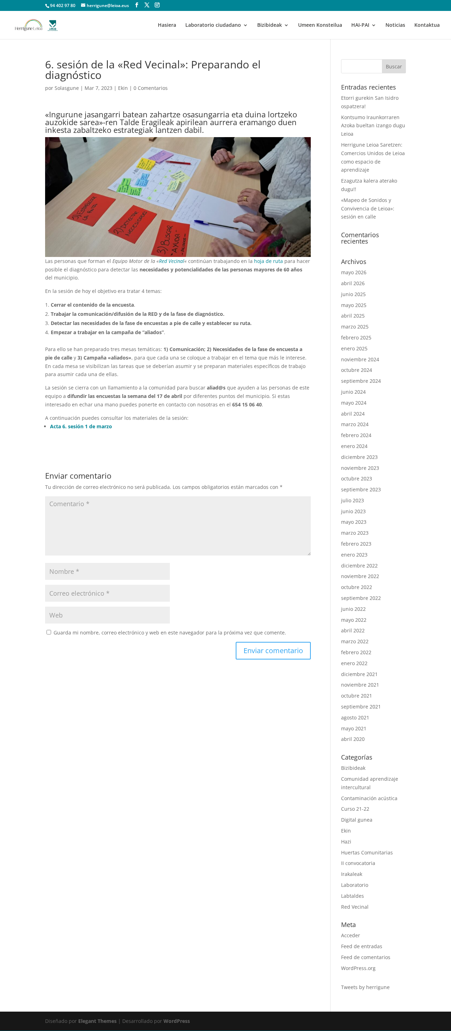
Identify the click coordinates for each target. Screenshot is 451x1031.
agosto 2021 (355, 717)
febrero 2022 (356, 652)
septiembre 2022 (361, 598)
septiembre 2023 (361, 489)
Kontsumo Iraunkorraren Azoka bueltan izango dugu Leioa (373, 125)
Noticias (395, 25)
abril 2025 (353, 315)
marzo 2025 (355, 326)
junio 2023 (353, 511)
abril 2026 (353, 283)
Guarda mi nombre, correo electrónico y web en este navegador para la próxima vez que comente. (170, 632)
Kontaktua (427, 25)
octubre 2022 (356, 587)
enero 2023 (354, 554)
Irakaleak (351, 874)
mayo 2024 (353, 402)
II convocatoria (358, 863)
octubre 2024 (356, 370)
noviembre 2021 (360, 684)
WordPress (176, 1021)
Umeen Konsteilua (320, 25)
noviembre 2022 (360, 576)
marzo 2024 (355, 424)
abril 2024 (353, 413)
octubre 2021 (356, 695)
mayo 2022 (353, 619)
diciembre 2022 (359, 565)
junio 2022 (353, 609)
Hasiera (167, 25)
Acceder (350, 935)
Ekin (123, 88)
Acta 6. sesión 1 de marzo (81, 426)
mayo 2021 (353, 728)
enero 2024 (354, 446)
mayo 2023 (353, 521)
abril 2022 (353, 630)
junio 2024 (353, 391)
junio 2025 (353, 294)
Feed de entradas (361, 946)
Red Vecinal (171, 261)
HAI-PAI (360, 25)
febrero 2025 (356, 337)
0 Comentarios (151, 88)
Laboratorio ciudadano (213, 25)
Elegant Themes (97, 1021)
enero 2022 (354, 663)
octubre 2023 (356, 478)
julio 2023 (352, 500)
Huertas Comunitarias (367, 852)
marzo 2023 (355, 532)
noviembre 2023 (360, 468)
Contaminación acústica (369, 798)
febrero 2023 (356, 543)
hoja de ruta (268, 261)
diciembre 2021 (359, 674)
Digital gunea (356, 819)
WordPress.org (358, 968)
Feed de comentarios (365, 957)
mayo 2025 (353, 305)
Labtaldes (352, 895)
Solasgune (67, 88)
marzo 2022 (355, 641)
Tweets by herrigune (365, 987)
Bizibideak (269, 25)
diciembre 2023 (359, 457)
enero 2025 (354, 348)
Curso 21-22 (355, 808)
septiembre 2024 (361, 381)
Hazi (346, 841)
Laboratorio (354, 885)
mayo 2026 (353, 272)
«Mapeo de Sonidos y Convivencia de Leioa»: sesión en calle (367, 208)
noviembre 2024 (360, 359)
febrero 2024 (356, 435)
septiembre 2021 (361, 706)
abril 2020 (353, 739)
